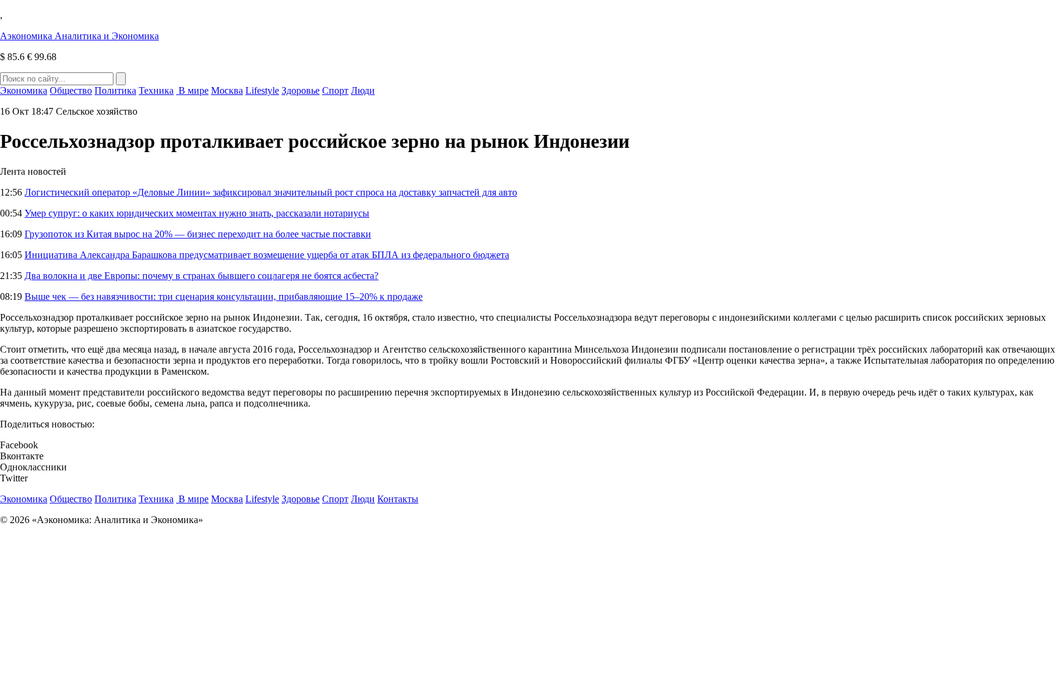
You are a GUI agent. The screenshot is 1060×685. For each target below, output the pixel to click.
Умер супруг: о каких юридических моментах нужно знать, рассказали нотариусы (197, 213)
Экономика (23, 90)
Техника (156, 90)
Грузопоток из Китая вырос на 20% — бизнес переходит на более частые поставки (198, 234)
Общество (71, 90)
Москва (227, 90)
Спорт (335, 90)
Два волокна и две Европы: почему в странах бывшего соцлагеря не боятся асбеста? (201, 275)
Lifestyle (262, 90)
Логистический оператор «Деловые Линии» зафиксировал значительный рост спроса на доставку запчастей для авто (271, 192)
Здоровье (301, 90)
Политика (115, 90)
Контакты (397, 499)
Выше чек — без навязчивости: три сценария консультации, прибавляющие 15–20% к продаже (224, 296)
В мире (192, 90)
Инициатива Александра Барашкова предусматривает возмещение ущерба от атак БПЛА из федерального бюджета (267, 255)
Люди (363, 90)
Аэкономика (79, 36)
